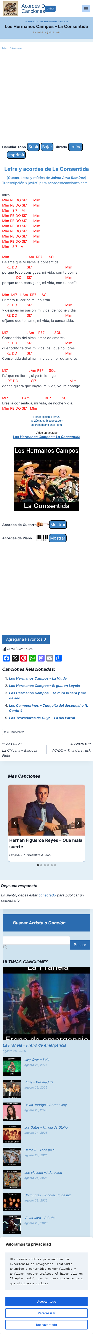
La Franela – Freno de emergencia (34, 1045)
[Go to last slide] (14, 823)
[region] (46, 1285)
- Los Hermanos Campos (53, 21)
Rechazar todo (46, 1324)
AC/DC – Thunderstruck (71, 747)
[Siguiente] (78, 823)
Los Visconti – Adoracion (43, 1173)
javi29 (40, 32)
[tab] (38, 865)
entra (50, 8)
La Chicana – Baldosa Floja (19, 750)
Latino (75, 146)
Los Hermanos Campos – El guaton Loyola (44, 685)
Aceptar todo (46, 1301)
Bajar (47, 146)
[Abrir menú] (86, 8)
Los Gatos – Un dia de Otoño (46, 1127)
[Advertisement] (46, 96)
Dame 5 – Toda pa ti (39, 1150)
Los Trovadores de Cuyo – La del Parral (42, 718)
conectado (47, 895)
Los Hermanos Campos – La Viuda (38, 678)
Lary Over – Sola (36, 1060)
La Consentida (14, 732)
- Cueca (30, 21)
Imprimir (16, 154)
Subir (33, 146)
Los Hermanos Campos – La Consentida (46, 437)
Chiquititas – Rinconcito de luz (47, 1195)
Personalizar (46, 1313)
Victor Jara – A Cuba (39, 1218)
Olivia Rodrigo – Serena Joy (45, 1105)
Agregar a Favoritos (26, 639)
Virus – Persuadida (38, 1082)
